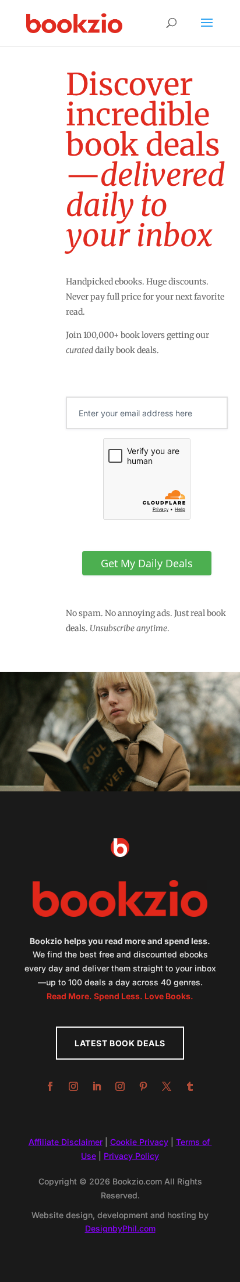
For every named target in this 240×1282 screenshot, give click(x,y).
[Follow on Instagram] (73, 1086)
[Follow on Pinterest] (143, 1086)
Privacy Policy (131, 1156)
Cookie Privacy (139, 1142)
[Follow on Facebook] (50, 1086)
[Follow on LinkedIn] (96, 1086)
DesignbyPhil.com (120, 1228)
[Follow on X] (166, 1086)
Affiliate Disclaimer (66, 1142)
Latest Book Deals (120, 1043)
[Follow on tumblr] (190, 1086)
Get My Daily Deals (147, 563)
